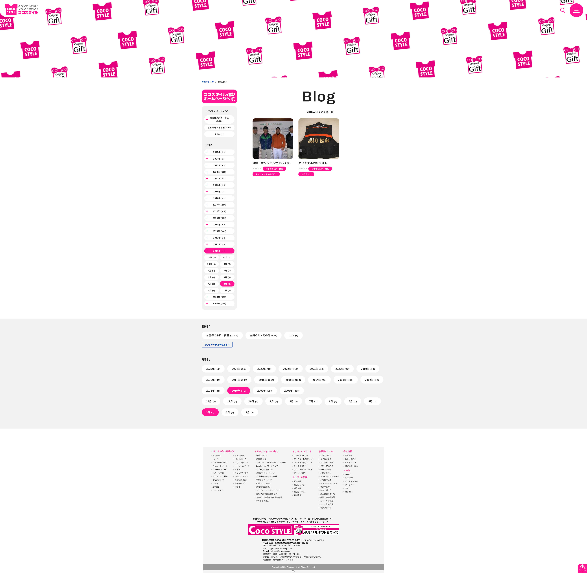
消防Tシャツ (261, 459)
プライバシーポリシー (329, 476)
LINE (347, 488)
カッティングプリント (303, 462)
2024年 (219, 158)
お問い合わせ (325, 473)
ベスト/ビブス (218, 473)
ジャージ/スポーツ (220, 469)
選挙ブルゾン (261, 455)
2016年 (219, 211)
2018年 (219, 198)
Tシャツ (215, 459)
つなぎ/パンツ (218, 480)
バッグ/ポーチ (240, 459)
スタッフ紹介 (350, 459)
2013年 (219, 231)
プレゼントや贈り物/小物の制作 (269, 497)
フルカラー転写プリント (304, 459)
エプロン (216, 487)
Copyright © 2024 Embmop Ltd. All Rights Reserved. (293, 567)
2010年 (219, 250)
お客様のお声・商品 (219, 119)
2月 (211, 290)
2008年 (219, 303)
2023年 (219, 165)
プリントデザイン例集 (303, 469)
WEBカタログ (326, 469)
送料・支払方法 (326, 466)
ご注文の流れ (325, 455)
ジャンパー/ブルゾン (220, 462)
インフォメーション (328, 483)
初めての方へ (325, 487)
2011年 (219, 244)
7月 (227, 270)
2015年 (219, 218)
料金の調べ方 (325, 490)
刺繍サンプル (299, 492)
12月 (211, 257)
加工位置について (327, 494)
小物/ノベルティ (241, 476)
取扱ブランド (325, 508)
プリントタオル (241, 462)
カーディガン (217, 490)
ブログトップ (208, 82)
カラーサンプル (326, 501)
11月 (227, 257)
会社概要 (348, 455)
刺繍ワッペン (299, 485)
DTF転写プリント (301, 455)
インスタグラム (351, 481)
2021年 (219, 178)
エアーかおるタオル (264, 469)
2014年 (219, 224)
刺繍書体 (297, 495)
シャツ (215, 483)
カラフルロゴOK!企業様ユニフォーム (271, 462)
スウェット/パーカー (220, 466)
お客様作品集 (325, 480)
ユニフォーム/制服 (220, 476)
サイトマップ (350, 462)
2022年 (219, 171)
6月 (211, 277)
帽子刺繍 (297, 488)
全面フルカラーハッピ (265, 473)
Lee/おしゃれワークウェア (267, 466)
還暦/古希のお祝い (263, 487)
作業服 (237, 487)
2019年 (219, 191)
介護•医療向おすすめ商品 (266, 476)
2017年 (219, 204)
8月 (211, 270)
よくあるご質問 (326, 462)
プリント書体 (299, 473)
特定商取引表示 (351, 466)
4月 (211, 283)
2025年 (219, 152)
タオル (237, 469)
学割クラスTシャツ (264, 480)
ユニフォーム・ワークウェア (268, 490)
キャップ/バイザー (242, 473)
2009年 (219, 297)
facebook (349, 478)
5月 (227, 277)
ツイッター (349, 485)
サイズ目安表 (325, 459)
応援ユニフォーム (263, 483)
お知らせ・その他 (219, 127)
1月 (227, 290)
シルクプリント (300, 466)
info (219, 134)
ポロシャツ (217, 455)
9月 (227, 264)
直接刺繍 (297, 481)
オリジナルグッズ (242, 466)
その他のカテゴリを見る (216, 344)
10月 (211, 264)
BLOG (347, 474)
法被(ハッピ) (240, 483)
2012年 (219, 237)
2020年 (219, 185)
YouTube (349, 492)
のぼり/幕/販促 (241, 480)
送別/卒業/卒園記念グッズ (266, 494)
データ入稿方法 (326, 504)
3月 (227, 283)
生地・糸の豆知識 (327, 497)
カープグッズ (240, 455)
